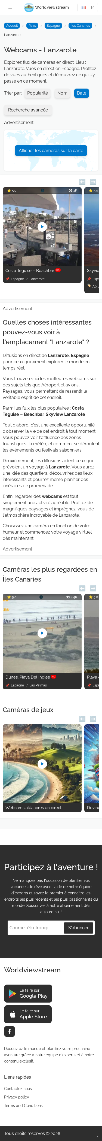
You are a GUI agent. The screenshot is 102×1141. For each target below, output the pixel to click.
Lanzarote (37, 279)
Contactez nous (18, 1088)
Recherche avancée (28, 110)
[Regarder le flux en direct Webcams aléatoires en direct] (42, 801)
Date (81, 93)
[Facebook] (9, 1031)
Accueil (12, 26)
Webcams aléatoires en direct (33, 807)
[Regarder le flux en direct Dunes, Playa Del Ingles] (42, 671)
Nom (62, 93)
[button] (82, 181)
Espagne (53, 26)
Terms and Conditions (23, 1105)
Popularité (37, 93)
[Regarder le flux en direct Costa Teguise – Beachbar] (42, 264)
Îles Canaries (80, 26)
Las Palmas (38, 685)
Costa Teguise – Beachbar (32, 270)
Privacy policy (16, 1097)
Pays (32, 26)
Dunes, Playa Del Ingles (30, 677)
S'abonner (78, 927)
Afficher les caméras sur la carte (51, 150)
